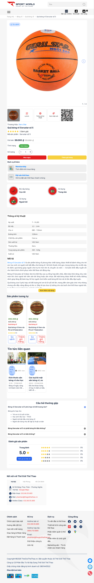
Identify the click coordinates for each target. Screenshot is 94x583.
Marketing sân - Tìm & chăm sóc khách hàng (56, 546)
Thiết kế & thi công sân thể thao (57, 526)
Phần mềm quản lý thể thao (57, 533)
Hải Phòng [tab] (26, 482)
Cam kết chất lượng (14, 529)
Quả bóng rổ (29, 17)
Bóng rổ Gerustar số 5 (16, 262)
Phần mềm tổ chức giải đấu (57, 539)
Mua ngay (27, 157)
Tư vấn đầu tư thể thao (57, 521)
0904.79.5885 (33, 531)
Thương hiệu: (12, 124)
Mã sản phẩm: (13, 134)
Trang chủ (10, 17)
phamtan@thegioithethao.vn (27, 497)
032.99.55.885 (26, 493)
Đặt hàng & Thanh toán (16, 537)
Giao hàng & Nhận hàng (16, 533)
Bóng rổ (19, 17)
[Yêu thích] (23, 302)
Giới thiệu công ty (34, 541)
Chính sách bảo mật (15, 521)
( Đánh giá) (24, 131)
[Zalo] (90, 567)
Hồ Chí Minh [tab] (39, 482)
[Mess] (90, 560)
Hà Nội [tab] (13, 482)
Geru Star (22, 124)
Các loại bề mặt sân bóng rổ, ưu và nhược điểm (36, 380)
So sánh (15, 24)
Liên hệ (30, 545)
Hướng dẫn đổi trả (14, 525)
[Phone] (90, 573)
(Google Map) (24, 490)
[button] (83, 61)
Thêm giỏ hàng (67, 157)
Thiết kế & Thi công (12, 370)
